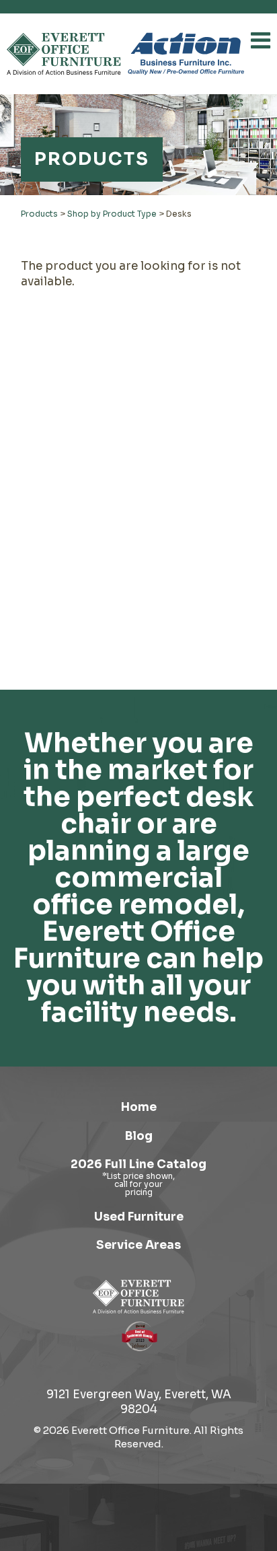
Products (39, 214)
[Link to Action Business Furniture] (186, 54)
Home (139, 1107)
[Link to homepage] (64, 54)
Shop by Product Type (112, 214)
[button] (260, 40)
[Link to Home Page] (138, 1296)
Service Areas (138, 1245)
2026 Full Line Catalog (138, 1164)
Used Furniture (139, 1217)
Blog (139, 1136)
